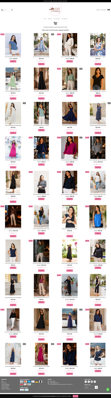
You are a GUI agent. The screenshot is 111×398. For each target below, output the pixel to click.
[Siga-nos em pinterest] (95, 382)
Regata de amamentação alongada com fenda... (98, 228)
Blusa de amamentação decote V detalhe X (98, 91)
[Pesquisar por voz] (2, 9)
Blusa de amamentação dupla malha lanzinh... (97, 159)
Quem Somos (4, 382)
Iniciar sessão (103, 9)
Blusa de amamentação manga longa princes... (69, 56)
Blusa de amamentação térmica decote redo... (41, 159)
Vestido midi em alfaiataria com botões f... (69, 125)
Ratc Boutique (57, 18)
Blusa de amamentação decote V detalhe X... (41, 125)
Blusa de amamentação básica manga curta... (13, 56)
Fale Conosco (64, 18)
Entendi (75, 396)
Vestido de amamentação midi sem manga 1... (13, 91)
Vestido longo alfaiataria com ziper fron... (41, 91)
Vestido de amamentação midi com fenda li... (98, 297)
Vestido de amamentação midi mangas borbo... (13, 125)
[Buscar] (11, 9)
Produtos (50, 18)
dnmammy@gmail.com (54, 382)
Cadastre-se (98, 9)
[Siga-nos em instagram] (86, 382)
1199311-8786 (52, 381)
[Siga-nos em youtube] (92, 382)
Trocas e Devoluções (5, 384)
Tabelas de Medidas (5, 386)
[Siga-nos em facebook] (89, 382)
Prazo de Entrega (5, 387)
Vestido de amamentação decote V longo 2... (98, 56)
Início (45, 18)
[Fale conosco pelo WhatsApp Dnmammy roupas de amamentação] (107, 389)
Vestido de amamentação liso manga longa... (70, 297)
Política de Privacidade (6, 389)
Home (3, 381)
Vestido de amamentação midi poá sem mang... (69, 263)
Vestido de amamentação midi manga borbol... (41, 56)
